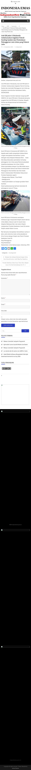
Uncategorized (12, 253)
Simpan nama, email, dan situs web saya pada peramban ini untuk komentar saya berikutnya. (14, 320)
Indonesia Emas (15, 8)
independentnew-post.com (13, 80)
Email (3, 304)
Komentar (4, 278)
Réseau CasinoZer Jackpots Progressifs (14, 341)
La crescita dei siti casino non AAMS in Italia (15, 351)
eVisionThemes (15, 768)
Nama (3, 298)
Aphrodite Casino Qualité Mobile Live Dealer (16, 344)
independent (19, 47)
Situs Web (4, 310)
